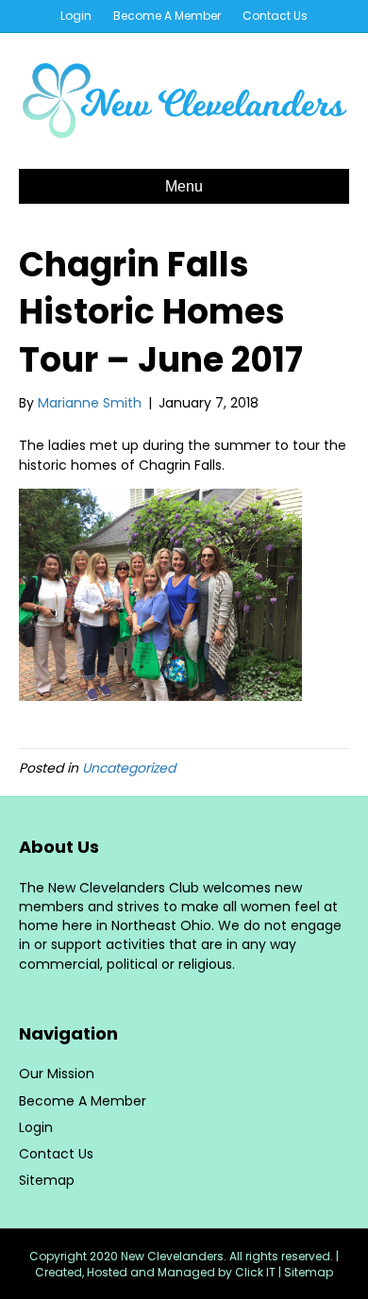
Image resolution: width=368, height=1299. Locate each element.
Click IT (256, 1272)
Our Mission (56, 1073)
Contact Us (275, 16)
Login (76, 16)
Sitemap (47, 1180)
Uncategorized (129, 767)
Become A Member (167, 16)
